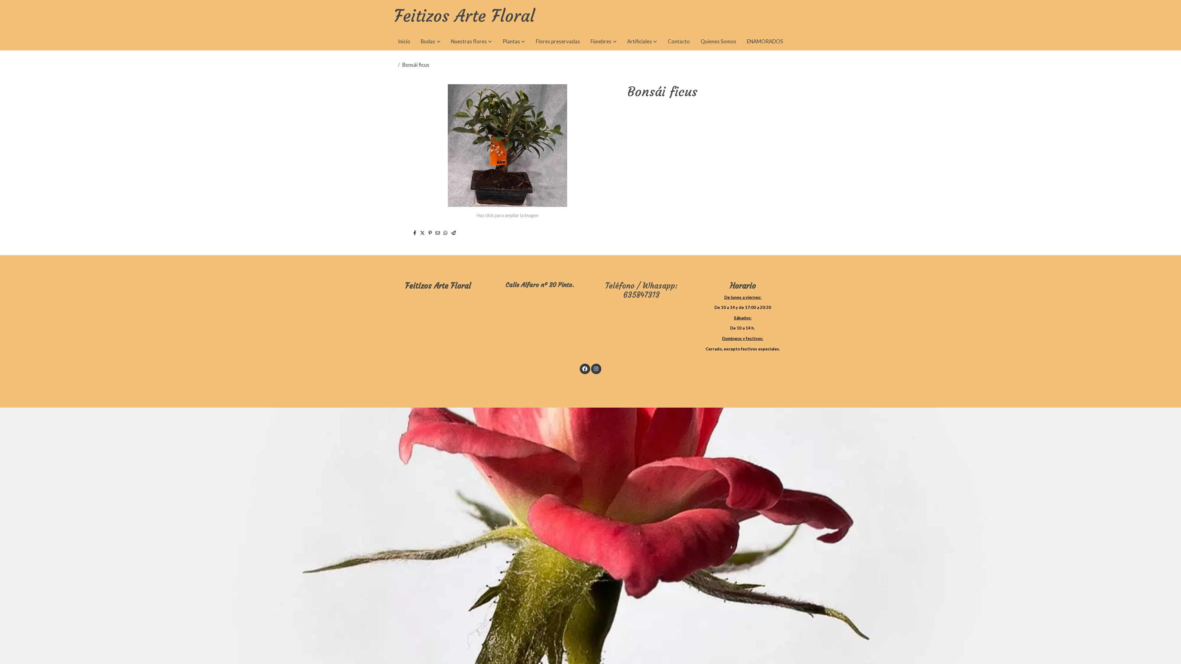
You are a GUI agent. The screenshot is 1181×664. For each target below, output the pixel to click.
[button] (431, 42)
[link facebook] (585, 368)
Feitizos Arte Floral (464, 16)
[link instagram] (596, 368)
